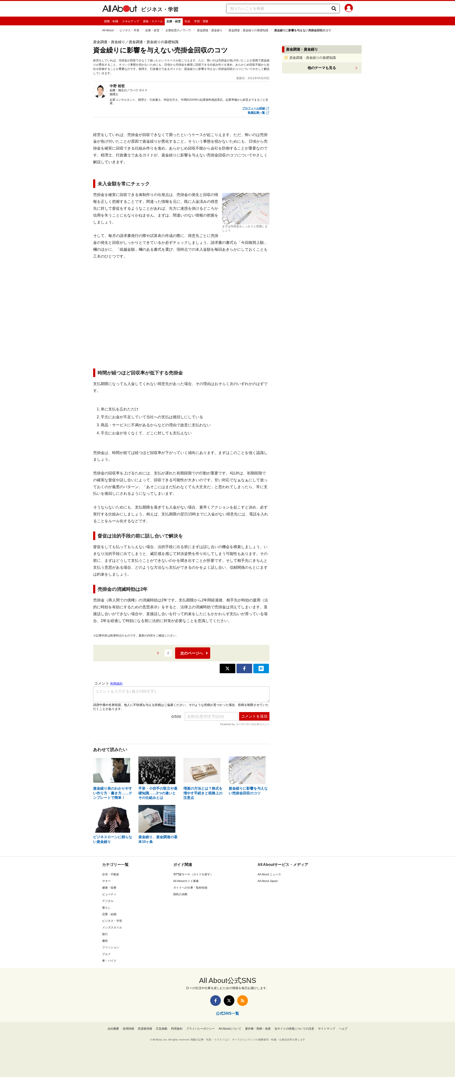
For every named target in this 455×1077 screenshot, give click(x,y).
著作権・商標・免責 (258, 1028)
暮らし (106, 907)
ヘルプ (343, 1028)
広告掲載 (161, 1028)
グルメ (106, 954)
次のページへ (191, 653)
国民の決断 (180, 894)
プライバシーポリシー (200, 1028)
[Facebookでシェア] (244, 668)
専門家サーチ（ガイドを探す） (193, 874)
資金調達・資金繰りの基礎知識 (248, 30)
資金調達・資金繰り (210, 30)
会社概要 (113, 1028)
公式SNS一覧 (227, 1013)
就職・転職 (111, 21)
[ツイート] (227, 668)
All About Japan (268, 881)
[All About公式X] (229, 1000)
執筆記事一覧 (256, 112)
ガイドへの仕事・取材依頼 (190, 887)
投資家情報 (145, 1028)
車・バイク (109, 960)
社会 (187, 21)
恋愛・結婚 (109, 914)
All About (108, 30)
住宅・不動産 (110, 874)
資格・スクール (153, 21)
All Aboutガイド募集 (186, 881)
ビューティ (109, 894)
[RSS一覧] (242, 1000)
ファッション (110, 947)
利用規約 (176, 1028)
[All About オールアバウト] (119, 9)
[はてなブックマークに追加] (261, 668)
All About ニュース (269, 874)
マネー (106, 881)
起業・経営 (174, 21)
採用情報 (128, 1028)
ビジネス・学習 (159, 9)
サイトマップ (326, 1028)
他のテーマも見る (322, 68)
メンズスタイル (112, 927)
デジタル (108, 901)
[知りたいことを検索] (334, 8)
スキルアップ (130, 21)
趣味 (105, 940)
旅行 (105, 934)
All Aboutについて (229, 1028)
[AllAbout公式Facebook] (215, 1000)
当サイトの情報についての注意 (294, 1028)
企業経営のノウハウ (178, 30)
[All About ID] (349, 9)
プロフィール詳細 (253, 108)
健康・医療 (109, 887)
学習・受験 (201, 21)
